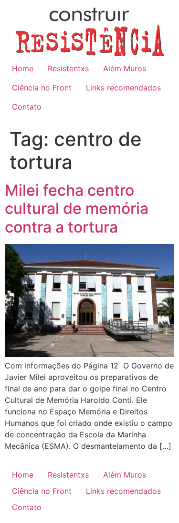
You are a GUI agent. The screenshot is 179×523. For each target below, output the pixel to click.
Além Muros (124, 68)
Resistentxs (68, 68)
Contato (27, 106)
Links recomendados (123, 87)
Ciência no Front (42, 87)
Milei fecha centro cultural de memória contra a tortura (76, 208)
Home (22, 68)
